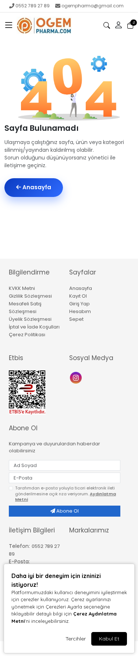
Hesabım (80, 311)
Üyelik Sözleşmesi (30, 319)
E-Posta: (19, 561)
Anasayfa (36, 187)
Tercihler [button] (76, 638)
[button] (9, 25)
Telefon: (19, 546)
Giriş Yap (79, 303)
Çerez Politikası (27, 334)
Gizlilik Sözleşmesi (30, 295)
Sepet (76, 319)
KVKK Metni (22, 288)
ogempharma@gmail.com (92, 6)
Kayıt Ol (78, 295)
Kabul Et (109, 638)
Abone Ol (67, 510)
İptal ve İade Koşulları (34, 326)
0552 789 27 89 (32, 6)
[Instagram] (76, 377)
